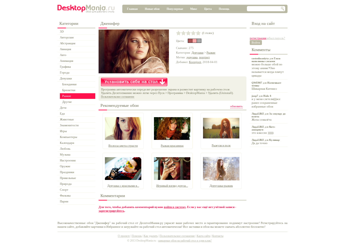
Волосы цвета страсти (123, 145)
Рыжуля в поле (221, 145)
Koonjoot (195, 62)
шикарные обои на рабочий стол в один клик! (185, 240)
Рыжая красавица (172, 145)
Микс (193, 9)
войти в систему (175, 207)
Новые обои (152, 9)
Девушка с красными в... (123, 185)
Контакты (217, 236)
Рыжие (211, 52)
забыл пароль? (275, 38)
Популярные (175, 9)
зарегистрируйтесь (111, 210)
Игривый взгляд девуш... (172, 185)
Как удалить (151, 236)
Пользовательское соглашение (117, 96)
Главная (132, 9)
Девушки (197, 52)
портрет (204, 57)
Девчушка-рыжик (221, 185)
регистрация (258, 38)
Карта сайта (203, 236)
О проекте (124, 236)
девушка (192, 57)
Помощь (224, 9)
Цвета (208, 9)
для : (268, 67)
